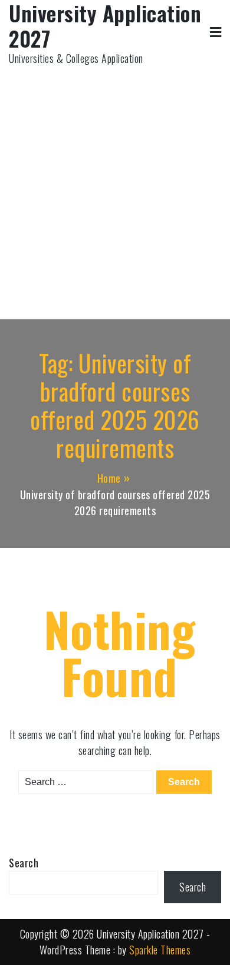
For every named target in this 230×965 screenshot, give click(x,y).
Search (23, 862)
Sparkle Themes (159, 949)
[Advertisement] (115, 187)
